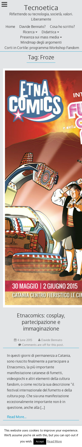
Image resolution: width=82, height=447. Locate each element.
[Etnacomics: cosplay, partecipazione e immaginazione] (41, 188)
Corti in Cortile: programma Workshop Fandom (42, 47)
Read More (54, 441)
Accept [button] (40, 441)
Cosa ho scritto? (62, 26)
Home (10, 26)
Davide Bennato (51, 340)
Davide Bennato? (32, 26)
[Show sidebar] (4, 5)
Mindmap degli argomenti (41, 42)
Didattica (49, 32)
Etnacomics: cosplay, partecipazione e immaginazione (41, 322)
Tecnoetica (41, 7)
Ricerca (28, 32)
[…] (42, 407)
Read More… (16, 417)
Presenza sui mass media (39, 37)
